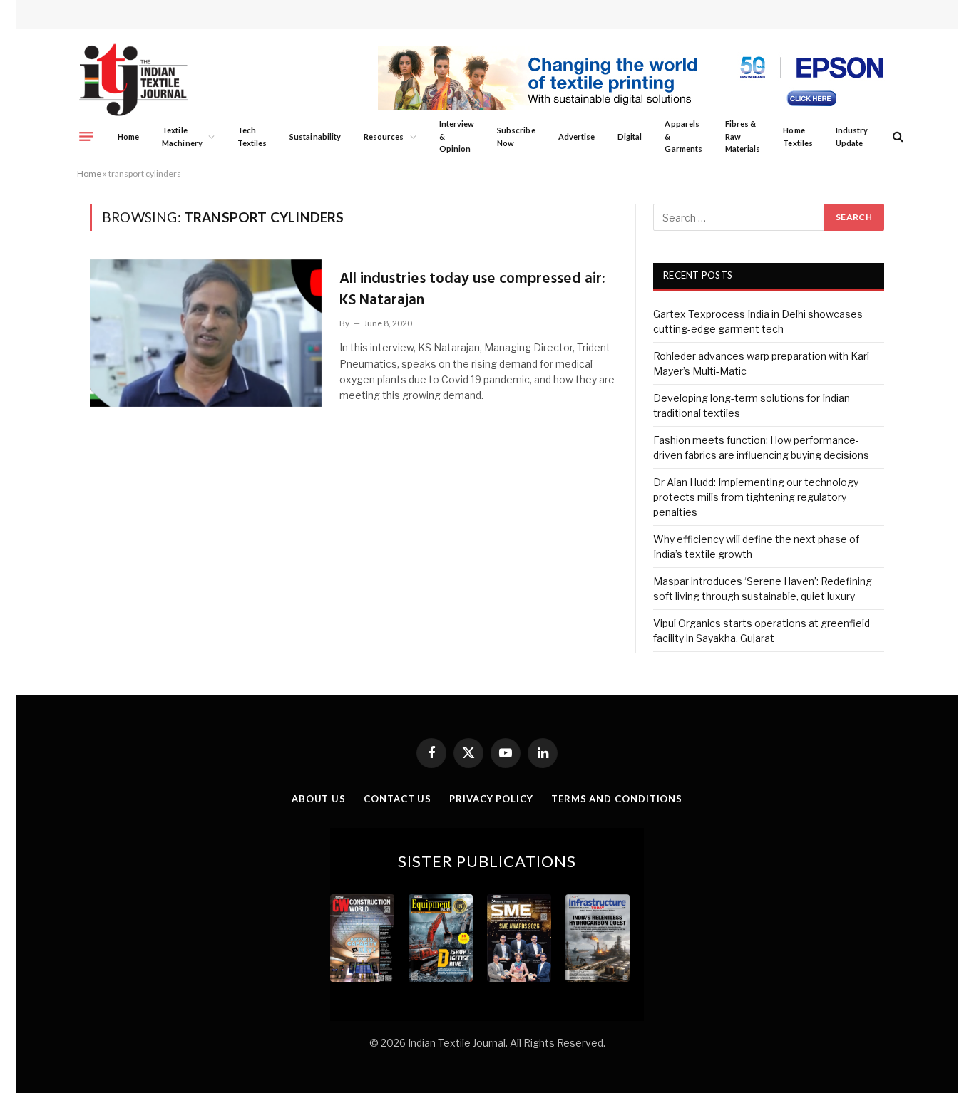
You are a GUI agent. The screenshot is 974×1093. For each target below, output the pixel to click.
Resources (384, 136)
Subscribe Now (516, 136)
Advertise (576, 136)
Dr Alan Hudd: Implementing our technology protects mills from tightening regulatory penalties (755, 497)
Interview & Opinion (457, 136)
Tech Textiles (252, 136)
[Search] (896, 136)
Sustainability (315, 136)
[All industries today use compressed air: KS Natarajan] (206, 332)
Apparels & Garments (683, 136)
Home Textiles (797, 136)
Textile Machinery (182, 136)
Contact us (397, 798)
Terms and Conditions (616, 798)
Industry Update (852, 136)
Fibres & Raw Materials (743, 136)
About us (319, 798)
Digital (629, 136)
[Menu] (86, 136)
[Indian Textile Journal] (133, 80)
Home (128, 136)
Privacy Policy (491, 798)
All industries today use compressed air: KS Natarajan (472, 290)
